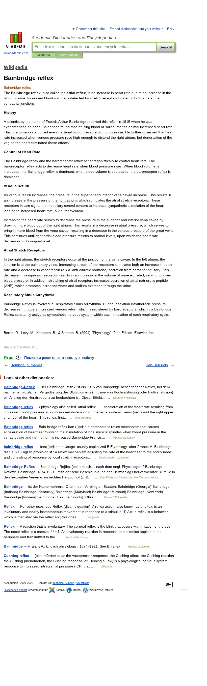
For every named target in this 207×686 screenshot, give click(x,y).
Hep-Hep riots (157, 365)
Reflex (9, 506)
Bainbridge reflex (18, 407)
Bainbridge (13, 486)
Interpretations (69, 55)
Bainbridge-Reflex (19, 387)
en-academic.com (16, 53)
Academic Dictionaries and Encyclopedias (74, 37)
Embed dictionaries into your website (136, 29)
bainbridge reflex (18, 447)
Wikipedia (43, 55)
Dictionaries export (15, 589)
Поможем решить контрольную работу (59, 358)
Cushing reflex (16, 556)
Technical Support (63, 582)
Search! (166, 47)
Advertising (82, 582)
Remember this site (91, 29)
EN (169, 29)
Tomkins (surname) (26, 365)
